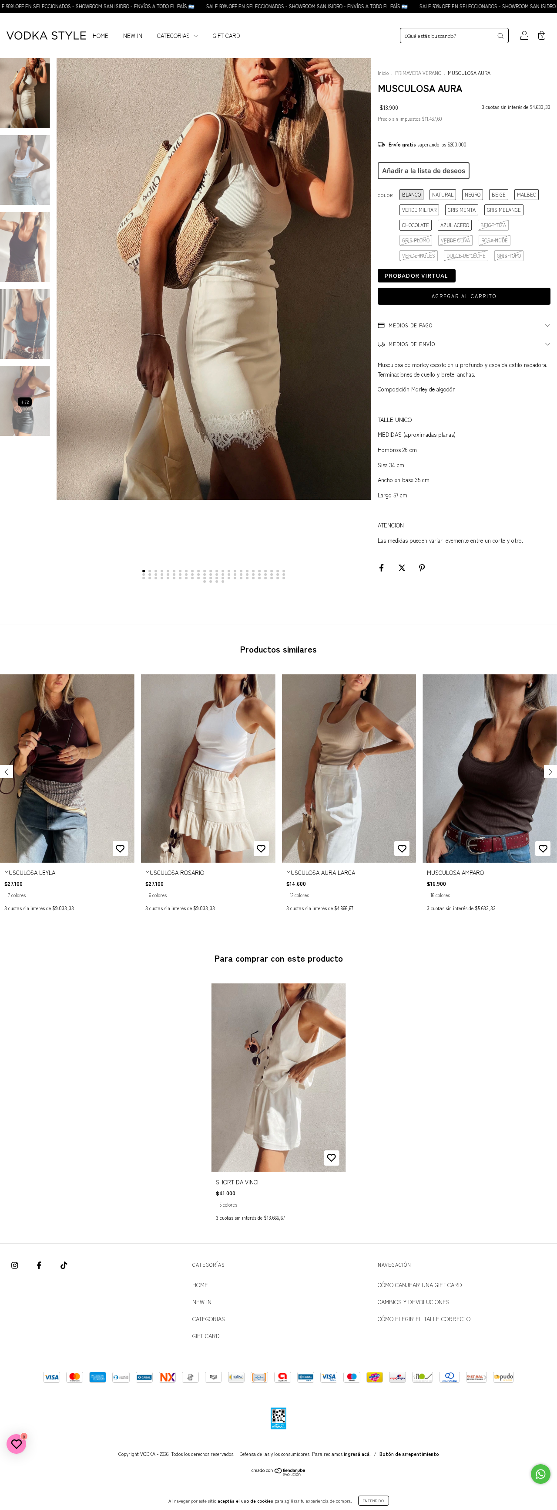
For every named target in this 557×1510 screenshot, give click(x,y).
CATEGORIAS (174, 35)
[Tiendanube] (279, 1473)
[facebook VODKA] (40, 1265)
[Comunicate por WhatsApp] (540, 1474)
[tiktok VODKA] (64, 1265)
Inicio (383, 72)
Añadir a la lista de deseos (423, 171)
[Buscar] (500, 35)
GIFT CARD (226, 35)
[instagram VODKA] (15, 1265)
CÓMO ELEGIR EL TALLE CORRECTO (424, 1319)
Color (385, 195)
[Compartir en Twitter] (402, 567)
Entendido (373, 1500)
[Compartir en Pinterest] (422, 567)
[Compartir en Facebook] (382, 567)
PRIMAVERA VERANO (419, 72)
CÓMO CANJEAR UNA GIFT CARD (420, 1285)
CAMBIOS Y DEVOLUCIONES (414, 1302)
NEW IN (132, 35)
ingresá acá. (357, 1453)
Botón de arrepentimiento (409, 1453)
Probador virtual (416, 275)
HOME (100, 35)
